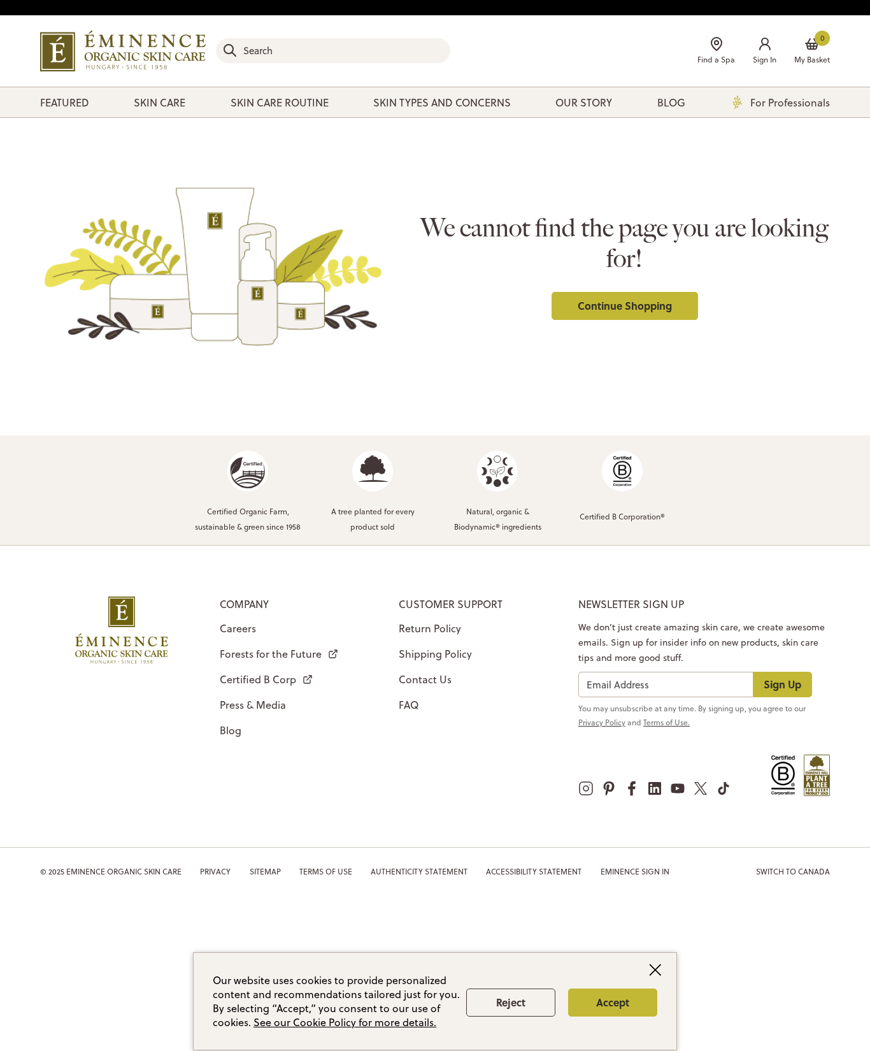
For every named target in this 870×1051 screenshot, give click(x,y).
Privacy (215, 871)
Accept (612, 1002)
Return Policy (430, 628)
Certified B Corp (258, 679)
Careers (238, 628)
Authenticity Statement (419, 871)
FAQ (408, 705)
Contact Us (425, 679)
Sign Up (782, 684)
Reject (510, 1002)
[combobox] (333, 50)
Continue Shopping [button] (625, 305)
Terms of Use (325, 871)
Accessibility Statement (533, 871)
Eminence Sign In (635, 871)
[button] (764, 52)
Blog (230, 730)
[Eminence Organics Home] (123, 51)
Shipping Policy (435, 654)
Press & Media (253, 705)
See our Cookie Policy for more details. (344, 1022)
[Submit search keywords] (230, 50)
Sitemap (265, 871)
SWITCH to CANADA (793, 871)
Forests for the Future (271, 654)
